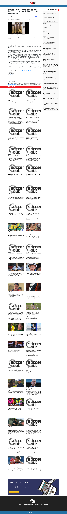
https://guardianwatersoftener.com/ (24, 40)
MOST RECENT (15, 5)
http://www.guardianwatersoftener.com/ (17, 77)
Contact (43, 506)
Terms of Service (25, 506)
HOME (10, 5)
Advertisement (37, 506)
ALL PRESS (22, 5)
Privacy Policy (32, 506)
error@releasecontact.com (12, 84)
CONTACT (27, 5)
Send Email (12, 74)
